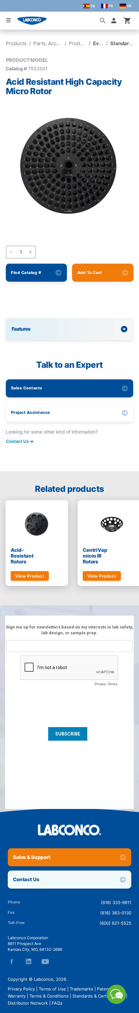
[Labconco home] (69, 829)
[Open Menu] (8, 20)
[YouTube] (45, 961)
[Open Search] (103, 20)
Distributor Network (28, 1003)
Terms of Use (52, 988)
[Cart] (127, 20)
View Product (29, 576)
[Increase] (30, 252)
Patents (104, 988)
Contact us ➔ (19, 441)
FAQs (57, 1003)
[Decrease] (11, 252)
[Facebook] (12, 961)
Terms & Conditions (49, 995)
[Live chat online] (116, 1002)
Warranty (17, 995)
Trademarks (81, 988)
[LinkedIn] (28, 961)
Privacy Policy (21, 988)
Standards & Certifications (98, 995)
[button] (115, 20)
